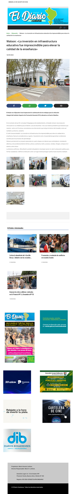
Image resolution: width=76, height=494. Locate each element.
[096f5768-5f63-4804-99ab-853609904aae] (38, 180)
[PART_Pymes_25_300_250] (17, 393)
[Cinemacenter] (56, 411)
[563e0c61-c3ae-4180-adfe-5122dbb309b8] (61, 180)
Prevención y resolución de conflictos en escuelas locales (53, 256)
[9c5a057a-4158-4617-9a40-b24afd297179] (61, 163)
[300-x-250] (54, 333)
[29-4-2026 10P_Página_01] (19, 364)
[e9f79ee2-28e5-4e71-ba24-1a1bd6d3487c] (15, 198)
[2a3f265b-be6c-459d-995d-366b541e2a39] (15, 163)
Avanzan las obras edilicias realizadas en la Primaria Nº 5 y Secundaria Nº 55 (21, 293)
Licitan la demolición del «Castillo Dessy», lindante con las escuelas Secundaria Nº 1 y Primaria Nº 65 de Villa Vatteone (20, 259)
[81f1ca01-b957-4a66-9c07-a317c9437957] (15, 180)
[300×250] (17, 422)
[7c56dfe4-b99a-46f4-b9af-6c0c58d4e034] (38, 163)
